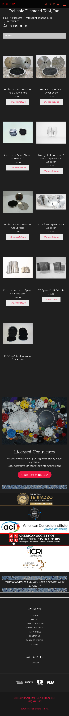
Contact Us (34, 636)
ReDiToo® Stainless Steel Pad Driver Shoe (18, 91)
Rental (34, 619)
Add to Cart (51, 299)
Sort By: (8, 35)
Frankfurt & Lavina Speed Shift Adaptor (17, 292)
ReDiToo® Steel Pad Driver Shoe (51, 91)
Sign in (29, 640)
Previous (5, 713)
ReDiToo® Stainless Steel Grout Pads (18, 226)
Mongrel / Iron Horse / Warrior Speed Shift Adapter (51, 158)
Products (34, 663)
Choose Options (18, 102)
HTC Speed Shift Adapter (51, 290)
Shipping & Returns (34, 627)
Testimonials (34, 632)
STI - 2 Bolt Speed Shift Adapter (51, 226)
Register (39, 640)
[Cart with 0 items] (58, 4)
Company (34, 615)
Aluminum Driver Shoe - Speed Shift (18, 157)
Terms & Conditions (35, 623)
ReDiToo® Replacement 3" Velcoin (18, 357)
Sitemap (34, 644)
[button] (35, 474)
